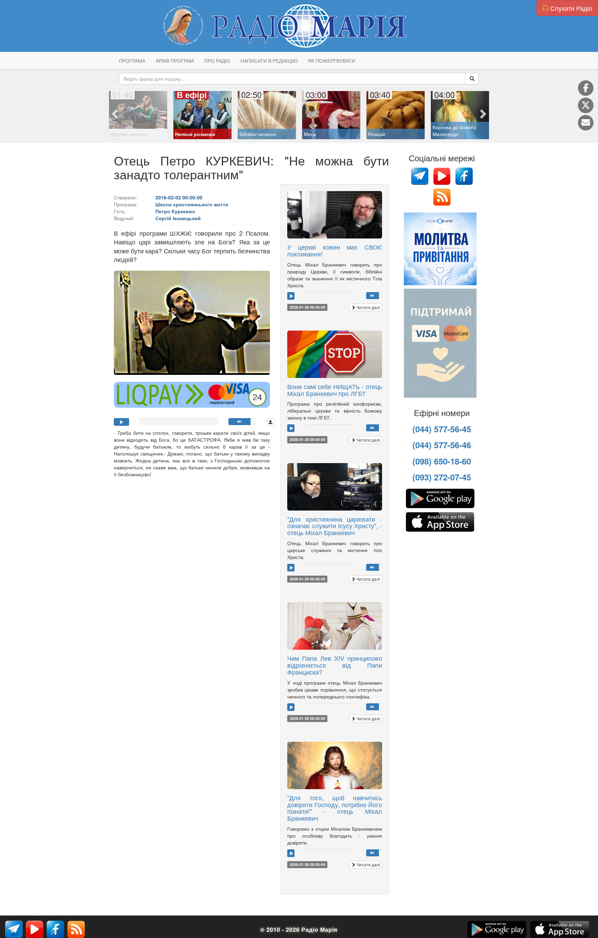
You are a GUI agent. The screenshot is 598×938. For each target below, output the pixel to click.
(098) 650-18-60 (442, 461)
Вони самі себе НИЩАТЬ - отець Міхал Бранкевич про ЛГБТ (334, 390)
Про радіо (217, 60)
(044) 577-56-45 (442, 429)
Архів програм (175, 60)
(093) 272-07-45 (442, 477)
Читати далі (367, 307)
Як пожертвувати (331, 60)
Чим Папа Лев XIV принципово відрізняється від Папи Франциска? (334, 664)
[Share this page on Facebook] (586, 88)
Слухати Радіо (570, 7)
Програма (132, 60)
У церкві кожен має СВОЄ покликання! (334, 250)
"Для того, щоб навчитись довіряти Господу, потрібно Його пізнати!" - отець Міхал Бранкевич (334, 807)
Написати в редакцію (269, 60)
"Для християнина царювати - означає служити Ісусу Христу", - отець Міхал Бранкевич (334, 525)
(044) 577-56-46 (442, 445)
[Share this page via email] (586, 122)
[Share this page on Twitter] (586, 105)
